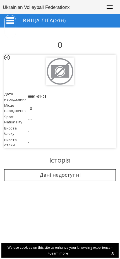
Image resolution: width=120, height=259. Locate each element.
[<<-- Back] (7, 57)
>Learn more (58, 253)
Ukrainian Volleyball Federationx (36, 7)
